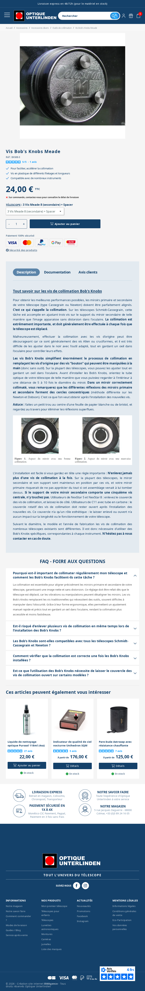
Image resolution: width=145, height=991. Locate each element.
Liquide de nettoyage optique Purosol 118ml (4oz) (26, 743)
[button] (9, 224)
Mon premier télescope (54, 906)
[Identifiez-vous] (123, 16)
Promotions (83, 911)
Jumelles (46, 944)
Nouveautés (84, 906)
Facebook (82, 916)
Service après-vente (17, 935)
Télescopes (47, 920)
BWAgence (51, 983)
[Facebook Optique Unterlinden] (76, 885)
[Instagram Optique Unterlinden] (85, 885)
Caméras (46, 939)
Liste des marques (51, 949)
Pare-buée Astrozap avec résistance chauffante (115, 743)
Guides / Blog (13, 930)
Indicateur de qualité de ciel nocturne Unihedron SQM (72, 743)
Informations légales (123, 906)
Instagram (83, 921)
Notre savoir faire (15, 911)
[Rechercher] (114, 15)
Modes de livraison (16, 925)
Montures (46, 934)
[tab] (26, 272)
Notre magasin (14, 906)
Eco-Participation (122, 920)
